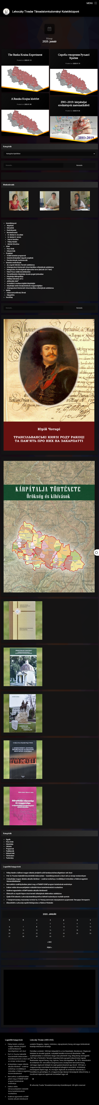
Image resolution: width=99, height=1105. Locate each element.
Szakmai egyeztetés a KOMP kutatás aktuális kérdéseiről (26, 890)
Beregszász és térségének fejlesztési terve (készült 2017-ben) (29, 269)
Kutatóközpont (11, 223)
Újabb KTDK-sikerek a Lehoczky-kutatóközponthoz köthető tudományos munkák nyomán (37, 897)
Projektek (9, 253)
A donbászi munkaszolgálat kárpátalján (21, 283)
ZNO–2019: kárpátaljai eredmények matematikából (73, 103)
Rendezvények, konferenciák (17, 260)
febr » (49, 947)
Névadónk (10, 228)
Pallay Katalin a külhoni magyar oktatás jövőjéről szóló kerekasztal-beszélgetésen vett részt (39, 873)
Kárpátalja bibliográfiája (15, 276)
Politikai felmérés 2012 (15, 279)
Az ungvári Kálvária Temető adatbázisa (21, 265)
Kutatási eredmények (13, 263)
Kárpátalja (9, 844)
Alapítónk (10, 226)
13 (9, 930)
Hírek (8, 246)
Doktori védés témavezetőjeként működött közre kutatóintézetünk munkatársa (34, 887)
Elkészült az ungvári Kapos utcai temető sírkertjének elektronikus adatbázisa (34, 894)
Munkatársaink (12, 232)
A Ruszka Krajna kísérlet (25, 98)
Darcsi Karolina (13, 239)
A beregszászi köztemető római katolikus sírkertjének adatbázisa (30, 267)
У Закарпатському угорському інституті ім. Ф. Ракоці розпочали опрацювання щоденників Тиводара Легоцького (48, 900)
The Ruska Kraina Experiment (25, 54)
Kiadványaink (11, 230)
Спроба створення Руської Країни (73, 56)
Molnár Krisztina (13, 244)
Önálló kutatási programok (16, 256)
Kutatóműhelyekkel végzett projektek (20, 258)
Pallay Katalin (12, 242)
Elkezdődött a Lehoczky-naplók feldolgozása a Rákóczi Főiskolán (29, 903)
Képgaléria (10, 295)
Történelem (10, 856)
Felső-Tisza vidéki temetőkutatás (19, 272)
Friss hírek (10, 249)
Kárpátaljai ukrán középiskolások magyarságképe (24, 286)
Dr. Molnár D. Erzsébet (15, 235)
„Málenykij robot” (13, 281)
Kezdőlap (9, 297)
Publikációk (10, 851)
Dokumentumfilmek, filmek (16, 293)
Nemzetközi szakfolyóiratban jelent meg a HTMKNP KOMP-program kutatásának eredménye (39, 884)
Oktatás (9, 846)
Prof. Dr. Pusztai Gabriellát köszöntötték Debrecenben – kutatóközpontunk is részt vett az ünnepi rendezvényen (46, 876)
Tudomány (10, 858)
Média (8, 290)
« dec (49, 942)
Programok (10, 849)
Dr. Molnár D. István (14, 237)
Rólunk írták (11, 251)
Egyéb (8, 839)
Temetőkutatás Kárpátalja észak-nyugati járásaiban (25, 274)
